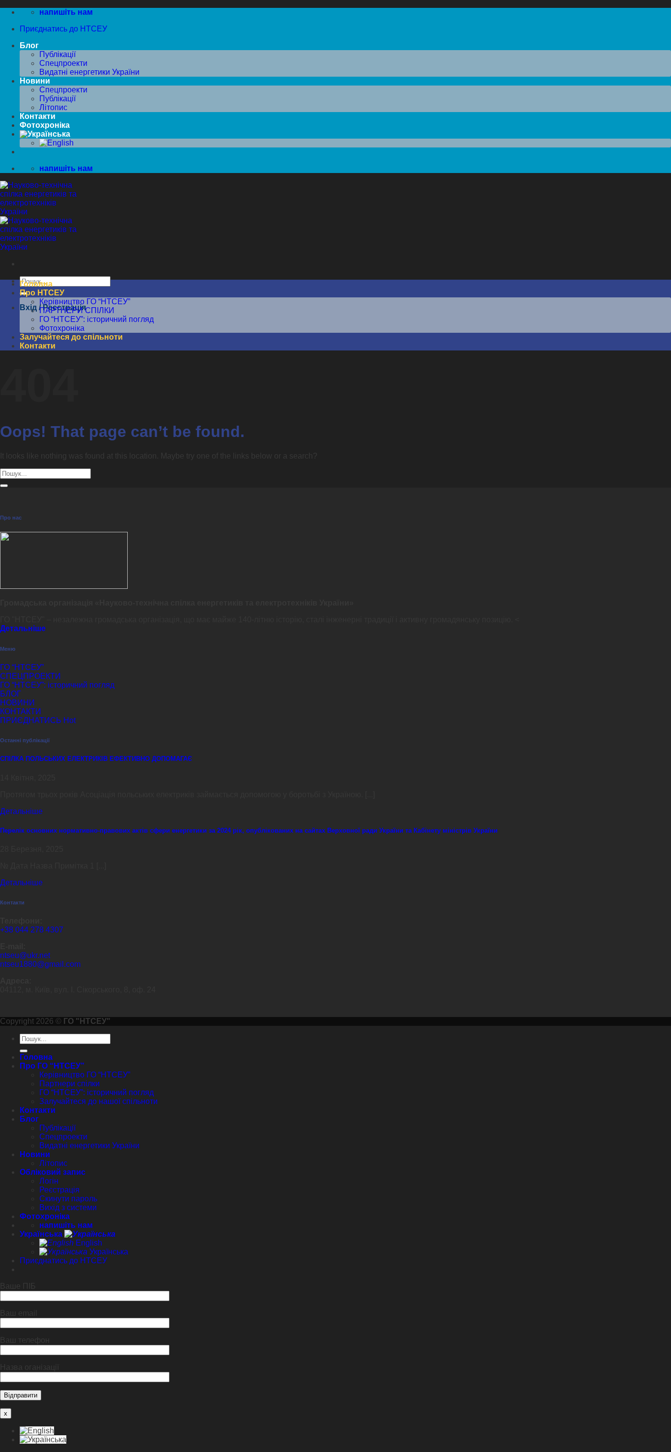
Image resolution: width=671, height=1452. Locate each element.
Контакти (38, 116)
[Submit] (4, 485)
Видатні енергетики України (89, 72)
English (88, 1243)
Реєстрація (59, 1190)
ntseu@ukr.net (25, 955)
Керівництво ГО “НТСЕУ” (84, 301)
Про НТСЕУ (42, 293)
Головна (36, 284)
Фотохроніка (45, 125)
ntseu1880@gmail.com (40, 964)
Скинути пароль (68, 1198)
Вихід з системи (68, 1207)
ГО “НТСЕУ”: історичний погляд (96, 319)
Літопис (53, 107)
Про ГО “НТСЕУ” (52, 1066)
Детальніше (21, 811)
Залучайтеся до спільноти (71, 337)
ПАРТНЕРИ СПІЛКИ (76, 310)
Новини (35, 81)
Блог (29, 45)
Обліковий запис (52, 1172)
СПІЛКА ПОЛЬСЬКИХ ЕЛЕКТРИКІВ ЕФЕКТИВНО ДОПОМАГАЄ (96, 758)
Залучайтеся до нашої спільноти (98, 1101)
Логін (48, 1181)
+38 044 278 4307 (31, 930)
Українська (42, 1234)
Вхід (28, 307)
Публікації (57, 54)
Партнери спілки (69, 1083)
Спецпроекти (63, 63)
